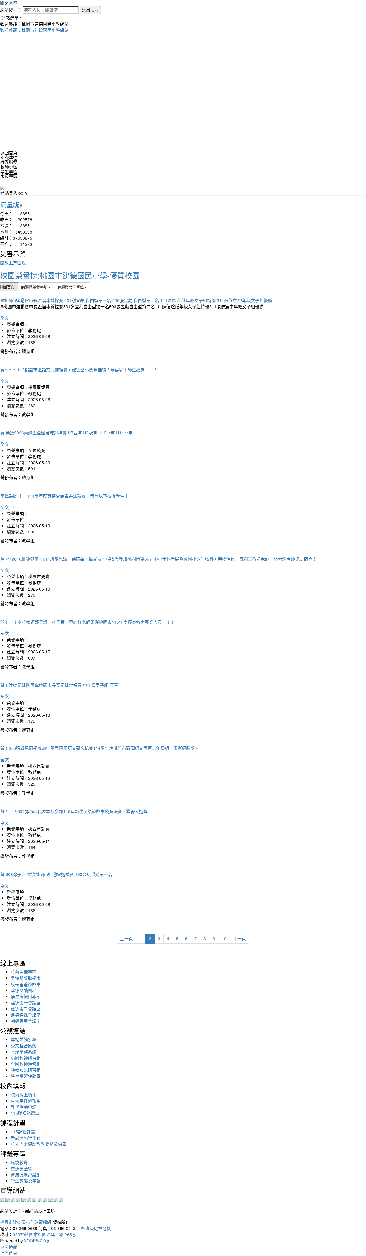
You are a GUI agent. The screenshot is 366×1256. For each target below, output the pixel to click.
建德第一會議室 (26, 1002)
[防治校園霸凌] (34, 1199)
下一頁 (239, 938)
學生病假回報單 (26, 996)
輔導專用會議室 (26, 1021)
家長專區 (8, 176)
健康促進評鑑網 (26, 1175)
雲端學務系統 (23, 1052)
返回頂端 (8, 1247)
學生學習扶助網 (26, 1076)
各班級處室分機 (94, 1228)
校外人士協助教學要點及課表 (38, 1144)
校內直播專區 (23, 972)
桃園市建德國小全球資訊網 (25, 1222)
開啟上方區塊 (13, 263)
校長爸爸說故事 (26, 984)
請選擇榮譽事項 (34, 286)
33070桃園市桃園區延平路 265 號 (45, 1234)
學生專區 (8, 171)
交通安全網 (21, 1168)
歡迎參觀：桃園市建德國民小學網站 (34, 30)
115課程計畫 (23, 1132)
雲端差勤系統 (23, 1039)
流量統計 (13, 204)
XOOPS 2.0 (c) (38, 1241)
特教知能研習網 (26, 1070)
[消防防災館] (23, 1199)
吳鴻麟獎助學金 (26, 978)
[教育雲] (45, 1199)
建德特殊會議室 (26, 1015)
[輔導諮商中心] (50, 1199)
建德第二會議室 (26, 1009)
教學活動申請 (23, 1107)
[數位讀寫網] (40, 1199)
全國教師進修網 (26, 1064)
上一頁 (126, 938)
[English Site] (2, 187)
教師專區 (8, 167)
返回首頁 (8, 152)
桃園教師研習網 (26, 1058)
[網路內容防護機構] (13, 1199)
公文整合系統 (23, 1046)
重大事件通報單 (26, 1101)
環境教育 (19, 1162)
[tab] (183, 157)
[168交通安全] (2, 1199)
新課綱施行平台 (26, 1138)
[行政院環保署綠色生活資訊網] (18, 1199)
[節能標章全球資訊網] (29, 1199)
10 (224, 938)
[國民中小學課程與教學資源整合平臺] (56, 1199)
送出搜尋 (90, 10)
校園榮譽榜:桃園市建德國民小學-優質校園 (70, 275)
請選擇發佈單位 (71, 286)
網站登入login (13, 193)
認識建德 (8, 157)
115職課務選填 (25, 1113)
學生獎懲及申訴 (26, 1181)
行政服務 (8, 162)
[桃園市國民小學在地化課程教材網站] (7, 1199)
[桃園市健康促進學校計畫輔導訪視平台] (61, 1199)
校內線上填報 (23, 1095)
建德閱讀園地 (23, 990)
